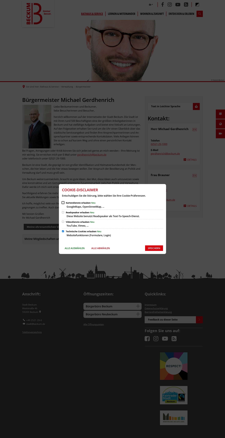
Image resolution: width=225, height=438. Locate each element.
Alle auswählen (75, 248)
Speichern (154, 248)
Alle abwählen (100, 248)
